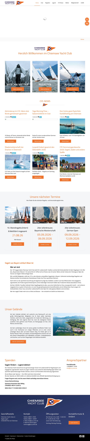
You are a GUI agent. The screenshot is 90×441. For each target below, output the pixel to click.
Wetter (67, 3)
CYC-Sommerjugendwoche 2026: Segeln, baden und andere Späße (72, 149)
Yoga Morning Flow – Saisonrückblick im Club (41, 112)
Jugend (54, 3)
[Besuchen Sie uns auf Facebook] (80, 436)
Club (42, 3)
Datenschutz (20, 436)
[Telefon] (87, 19)
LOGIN (82, 3)
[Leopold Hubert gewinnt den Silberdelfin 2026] (45, 162)
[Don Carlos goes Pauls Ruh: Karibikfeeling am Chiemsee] (72, 126)
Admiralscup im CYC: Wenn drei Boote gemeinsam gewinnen (17, 112)
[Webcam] (87, 23)
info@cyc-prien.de (72, 368)
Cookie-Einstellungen (30, 436)
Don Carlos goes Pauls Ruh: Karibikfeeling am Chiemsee (70, 112)
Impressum (13, 436)
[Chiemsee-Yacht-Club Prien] (69, 324)
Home (37, 3)
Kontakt (7, 436)
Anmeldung (17, 244)
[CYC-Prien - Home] (14, 3)
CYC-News (60, 3)
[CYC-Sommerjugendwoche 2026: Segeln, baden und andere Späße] (72, 164)
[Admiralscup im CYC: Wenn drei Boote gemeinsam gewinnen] (17, 126)
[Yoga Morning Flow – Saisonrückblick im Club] (45, 126)
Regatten (47, 3)
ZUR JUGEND (17, 21)
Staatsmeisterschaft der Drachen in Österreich (14, 148)
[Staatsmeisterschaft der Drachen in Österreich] (17, 162)
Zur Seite (74, 423)
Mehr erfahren (17, 89)
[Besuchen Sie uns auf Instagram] (83, 436)
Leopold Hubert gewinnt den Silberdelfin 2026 (43, 148)
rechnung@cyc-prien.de (30, 424)
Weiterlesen (10, 141)
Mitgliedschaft (75, 3)
